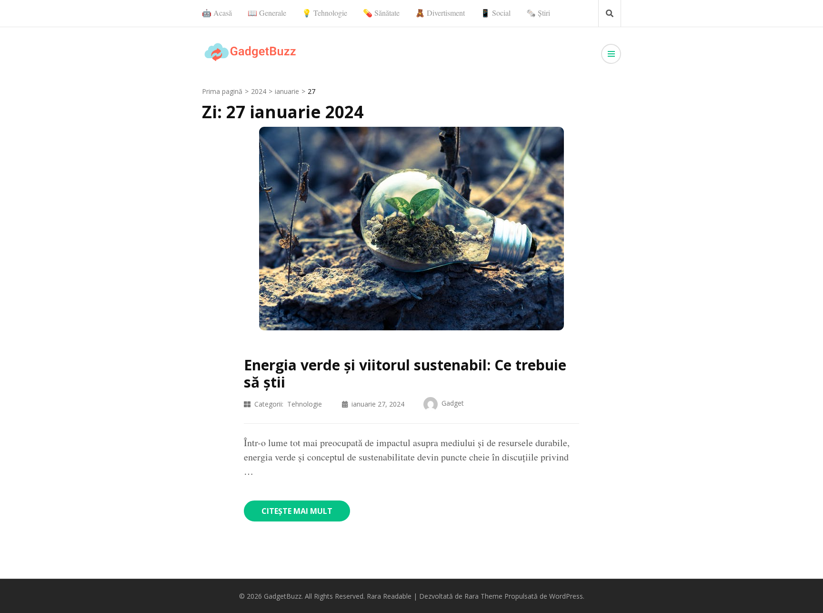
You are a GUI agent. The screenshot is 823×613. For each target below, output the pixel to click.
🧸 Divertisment (440, 13)
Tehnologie (304, 404)
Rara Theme (483, 596)
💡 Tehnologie (324, 13)
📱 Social (496, 13)
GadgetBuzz (282, 596)
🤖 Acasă (217, 13)
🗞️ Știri (538, 13)
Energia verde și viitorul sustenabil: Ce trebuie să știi (405, 373)
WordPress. (566, 596)
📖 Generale (267, 13)
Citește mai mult (296, 511)
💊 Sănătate (381, 13)
